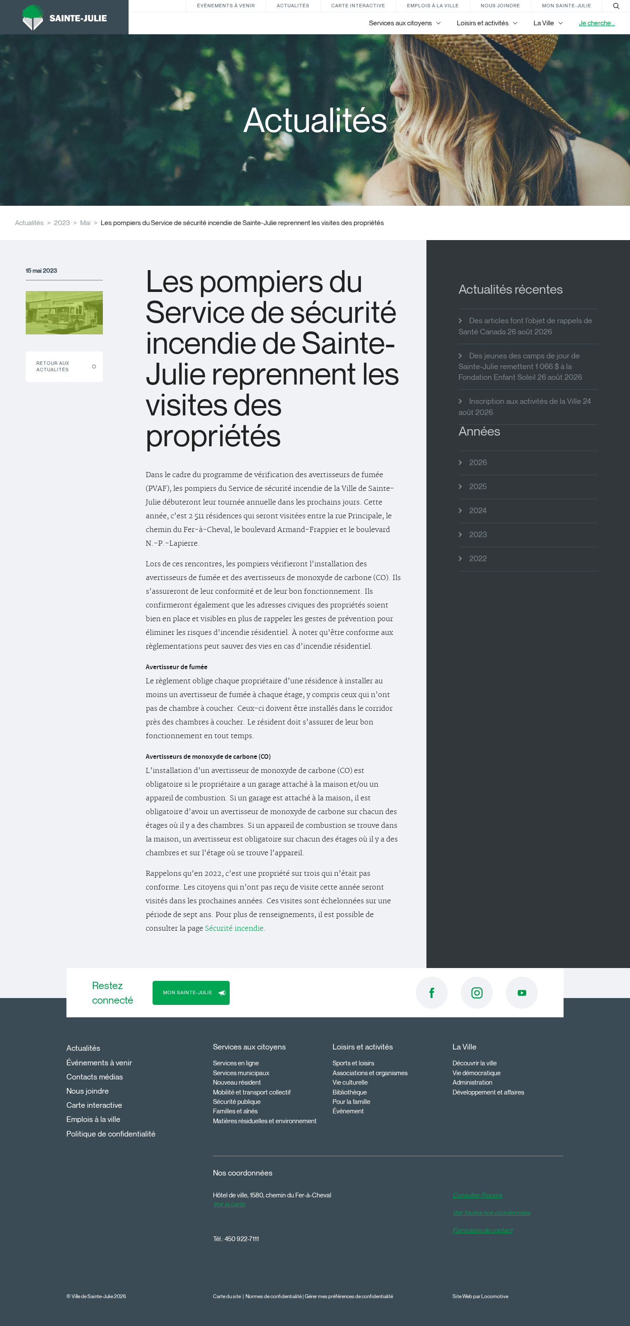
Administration (472, 1082)
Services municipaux (241, 1073)
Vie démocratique (477, 1073)
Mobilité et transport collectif (252, 1092)
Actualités (293, 6)
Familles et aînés (235, 1111)
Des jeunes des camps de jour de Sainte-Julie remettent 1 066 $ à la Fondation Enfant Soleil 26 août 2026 (520, 366)
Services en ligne (236, 1063)
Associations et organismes (370, 1073)
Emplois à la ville (433, 6)
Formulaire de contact (483, 1230)
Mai (85, 223)
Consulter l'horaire (477, 1195)
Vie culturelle (350, 1082)
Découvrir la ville (475, 1063)
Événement (348, 1111)
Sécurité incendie (234, 928)
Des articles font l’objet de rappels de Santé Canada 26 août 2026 (525, 326)
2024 (477, 510)
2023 (62, 223)
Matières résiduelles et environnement (265, 1121)
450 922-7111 (242, 1239)
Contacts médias (94, 1077)
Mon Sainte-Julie (566, 6)
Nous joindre (500, 6)
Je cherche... (597, 23)
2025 (478, 486)
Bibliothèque (350, 1092)
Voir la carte (229, 1204)
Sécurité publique (237, 1102)
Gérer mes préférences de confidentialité (349, 1296)
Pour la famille (351, 1102)
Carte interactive (358, 6)
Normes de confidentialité (274, 1296)
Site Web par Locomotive (480, 1296)
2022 (478, 558)
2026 (478, 462)
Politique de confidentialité (111, 1134)
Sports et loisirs (353, 1063)
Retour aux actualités (52, 366)
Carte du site (227, 1296)
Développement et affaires (488, 1092)
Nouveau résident (237, 1082)
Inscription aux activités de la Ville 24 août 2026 (525, 407)
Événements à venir (226, 6)
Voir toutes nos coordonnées (491, 1213)
